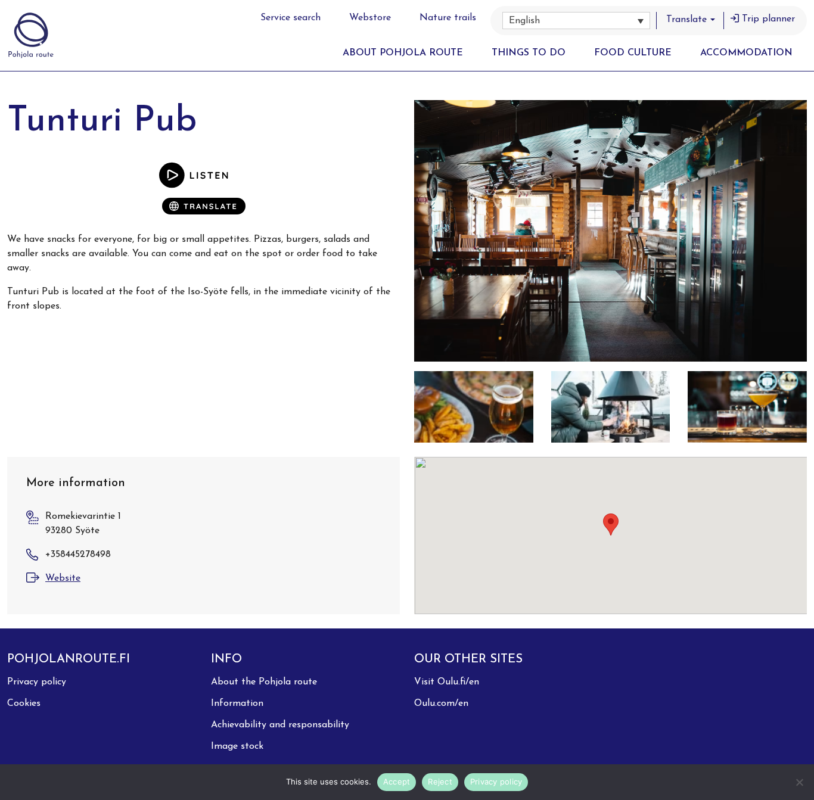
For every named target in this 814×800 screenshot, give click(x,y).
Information (237, 703)
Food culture (633, 53)
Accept (397, 781)
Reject (440, 781)
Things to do (529, 53)
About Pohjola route (403, 53)
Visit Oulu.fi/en (446, 682)
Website (62, 578)
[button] (576, 20)
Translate (686, 19)
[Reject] (799, 782)
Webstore (370, 18)
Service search (290, 18)
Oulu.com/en (441, 703)
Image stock (237, 746)
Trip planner (768, 19)
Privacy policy (36, 682)
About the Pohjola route (264, 682)
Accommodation (746, 53)
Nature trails (448, 18)
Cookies (24, 703)
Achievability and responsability (280, 725)
